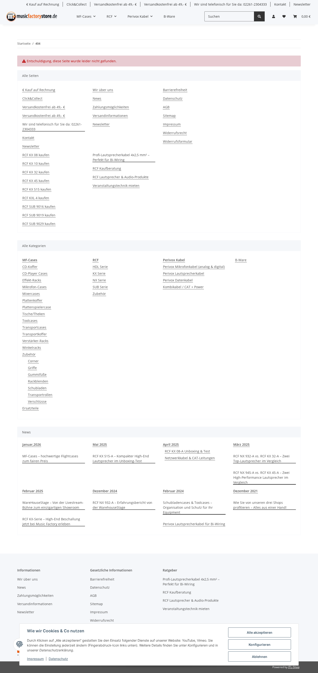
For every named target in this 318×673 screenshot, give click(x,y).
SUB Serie (100, 287)
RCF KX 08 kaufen (35, 155)
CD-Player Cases (34, 273)
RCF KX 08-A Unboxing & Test (187, 451)
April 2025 (171, 444)
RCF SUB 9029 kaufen (38, 223)
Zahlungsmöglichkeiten (111, 107)
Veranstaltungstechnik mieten (116, 185)
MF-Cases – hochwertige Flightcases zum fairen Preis (50, 458)
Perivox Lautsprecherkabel (183, 273)
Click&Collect (77, 4)
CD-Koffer (29, 266)
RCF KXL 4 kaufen (35, 198)
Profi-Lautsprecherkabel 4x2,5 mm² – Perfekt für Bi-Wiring (121, 157)
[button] (273, 16)
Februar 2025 (32, 491)
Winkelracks (31, 347)
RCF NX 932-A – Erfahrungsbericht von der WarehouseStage (122, 505)
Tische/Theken (33, 314)
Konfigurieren (260, 645)
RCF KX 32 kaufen (35, 172)
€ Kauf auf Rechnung (42, 4)
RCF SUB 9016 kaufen (38, 206)
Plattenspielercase (36, 307)
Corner (33, 361)
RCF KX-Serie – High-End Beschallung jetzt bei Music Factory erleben (51, 521)
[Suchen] (259, 16)
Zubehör (29, 354)
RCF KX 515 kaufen (36, 189)
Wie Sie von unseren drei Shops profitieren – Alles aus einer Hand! (260, 505)
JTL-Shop (293, 667)
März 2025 (241, 444)
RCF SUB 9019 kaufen (38, 215)
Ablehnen (259, 657)
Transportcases (34, 327)
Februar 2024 (173, 491)
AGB (166, 107)
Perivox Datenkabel (178, 280)
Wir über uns (103, 90)
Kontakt (280, 4)
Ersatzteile (30, 408)
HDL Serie (100, 266)
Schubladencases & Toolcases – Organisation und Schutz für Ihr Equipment (188, 507)
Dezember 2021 (245, 491)
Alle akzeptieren (259, 632)
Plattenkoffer (32, 300)
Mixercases (31, 293)
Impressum (35, 659)
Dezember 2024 (105, 491)
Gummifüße (37, 374)
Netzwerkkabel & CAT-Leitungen (190, 458)
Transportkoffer (34, 334)
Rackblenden (38, 381)
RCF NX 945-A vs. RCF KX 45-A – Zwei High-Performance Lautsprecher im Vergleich (261, 477)
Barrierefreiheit (175, 90)
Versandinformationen (110, 115)
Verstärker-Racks (35, 341)
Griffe (32, 368)
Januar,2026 (31, 444)
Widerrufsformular (177, 141)
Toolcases (29, 320)
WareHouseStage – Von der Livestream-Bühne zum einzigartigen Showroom (53, 505)
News (97, 98)
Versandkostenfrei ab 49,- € (115, 4)
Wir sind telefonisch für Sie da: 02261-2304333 (230, 4)
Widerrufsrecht (175, 133)
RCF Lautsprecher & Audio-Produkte (121, 177)
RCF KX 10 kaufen (35, 163)
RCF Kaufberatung (107, 168)
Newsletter (302, 4)
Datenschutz (58, 659)
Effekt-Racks (31, 280)
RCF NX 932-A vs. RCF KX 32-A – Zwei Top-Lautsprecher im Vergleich (261, 458)
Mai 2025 (100, 444)
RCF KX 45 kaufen (35, 180)
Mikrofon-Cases (34, 287)
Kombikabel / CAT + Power (183, 287)
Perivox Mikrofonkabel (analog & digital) (194, 266)
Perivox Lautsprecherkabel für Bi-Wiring (194, 524)
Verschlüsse (37, 401)
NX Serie (99, 280)
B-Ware (241, 260)
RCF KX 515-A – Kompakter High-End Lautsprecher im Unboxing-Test (121, 458)
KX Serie (99, 273)
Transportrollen (40, 395)
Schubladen (37, 388)
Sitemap (169, 115)
